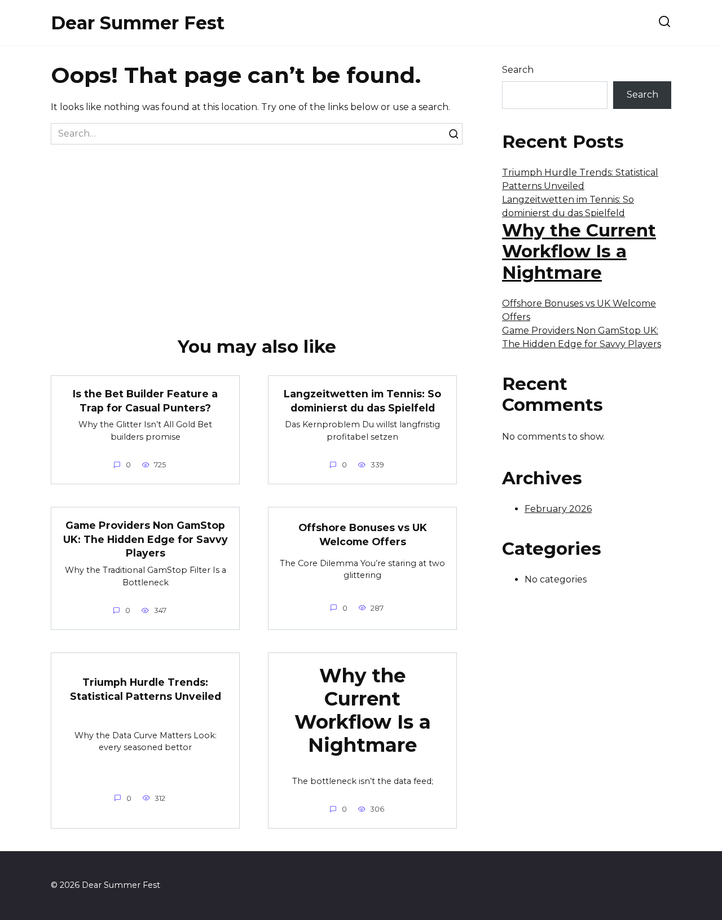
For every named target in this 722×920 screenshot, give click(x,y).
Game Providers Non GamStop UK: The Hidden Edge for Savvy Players (145, 539)
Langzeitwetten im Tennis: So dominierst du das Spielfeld (362, 401)
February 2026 (558, 508)
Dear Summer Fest (137, 23)
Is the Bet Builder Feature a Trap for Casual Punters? (145, 401)
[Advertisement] (257, 229)
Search (518, 69)
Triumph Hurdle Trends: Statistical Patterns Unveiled (145, 689)
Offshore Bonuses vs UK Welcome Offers (362, 534)
